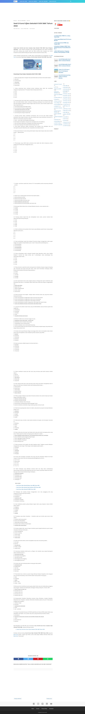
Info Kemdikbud (58, 104)
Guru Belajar (57, 102)
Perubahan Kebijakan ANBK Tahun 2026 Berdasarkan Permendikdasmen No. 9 (62, 47)
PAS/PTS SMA (57, 123)
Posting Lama (49, 698)
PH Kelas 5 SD (66, 100)
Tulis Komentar (32, 28)
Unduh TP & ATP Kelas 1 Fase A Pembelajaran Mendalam (64, 71)
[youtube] (51, 704)
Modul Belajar (52, 1)
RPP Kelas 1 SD (67, 105)
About (33, 708)
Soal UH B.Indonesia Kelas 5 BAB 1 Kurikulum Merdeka (64, 77)
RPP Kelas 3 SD (67, 110)
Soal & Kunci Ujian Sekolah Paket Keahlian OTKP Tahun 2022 (28, 487)
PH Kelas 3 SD (66, 97)
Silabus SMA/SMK (67, 114)
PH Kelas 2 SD (66, 95)
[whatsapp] (48, 659)
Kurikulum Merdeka (58, 107)
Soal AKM (65, 116)
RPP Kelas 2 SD (67, 108)
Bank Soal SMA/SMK (43, 1)
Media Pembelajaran (59, 116)
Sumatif (65, 120)
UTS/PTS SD (66, 125)
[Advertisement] (34, 8)
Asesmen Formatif (58, 84)
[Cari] (70, 1)
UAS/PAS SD (66, 123)
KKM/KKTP (57, 106)
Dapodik (56, 99)
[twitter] (28, 659)
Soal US (65, 118)
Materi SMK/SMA (58, 113)
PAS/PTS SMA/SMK (58, 124)
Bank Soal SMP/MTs (33, 1)
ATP (55, 87)
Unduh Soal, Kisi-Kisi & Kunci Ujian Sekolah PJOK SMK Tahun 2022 (30, 629)
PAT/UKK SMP (66, 89)
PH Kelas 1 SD (66, 93)
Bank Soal (17, 28)
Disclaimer (51, 708)
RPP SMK (65, 112)
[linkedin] (47, 704)
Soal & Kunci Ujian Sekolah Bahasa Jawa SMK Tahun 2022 (27, 485)
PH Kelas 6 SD (66, 102)
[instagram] (38, 704)
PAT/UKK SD (66, 87)
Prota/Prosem (66, 104)
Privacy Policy (44, 708)
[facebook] (18, 659)
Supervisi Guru (66, 122)
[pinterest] (38, 659)
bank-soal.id (45, 712)
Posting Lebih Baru (17, 698)
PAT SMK (65, 85)
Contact (37, 708)
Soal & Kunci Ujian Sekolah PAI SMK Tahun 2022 (26, 489)
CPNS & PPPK (57, 97)
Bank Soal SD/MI (23, 1)
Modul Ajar (57, 119)
